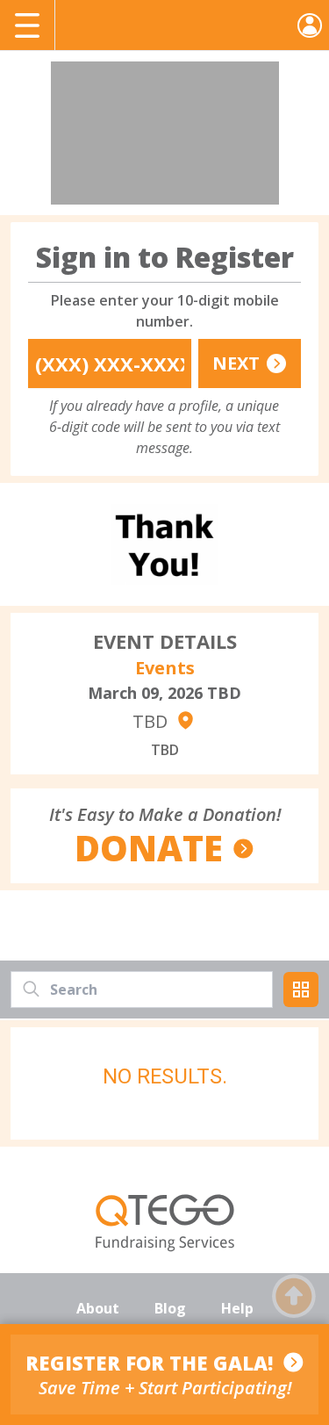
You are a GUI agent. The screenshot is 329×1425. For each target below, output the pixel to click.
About (97, 1308)
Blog (170, 1308)
